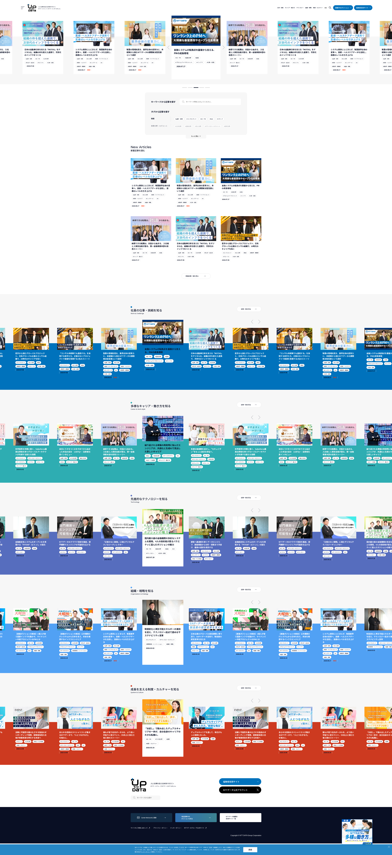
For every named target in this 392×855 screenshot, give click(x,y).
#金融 (145, 56)
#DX (87, 552)
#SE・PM (130, 56)
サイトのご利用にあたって (139, 828)
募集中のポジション (342, 8)
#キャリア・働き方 (181, 65)
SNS (326, 7)
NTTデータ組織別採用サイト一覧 (232, 817)
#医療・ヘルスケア (30, 62)
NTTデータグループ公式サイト (194, 828)
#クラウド (211, 462)
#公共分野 (250, 59)
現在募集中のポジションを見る (187, 817)
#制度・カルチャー (38, 749)
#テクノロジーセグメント (158, 457)
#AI (50, 62)
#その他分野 (34, 458)
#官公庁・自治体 (234, 62)
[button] (184, 87)
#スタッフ (199, 741)
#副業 (128, 741)
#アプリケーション (163, 644)
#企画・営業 (29, 59)
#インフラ (147, 60)
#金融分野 (138, 56)
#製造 (245, 253)
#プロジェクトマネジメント (135, 60)
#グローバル (226, 256)
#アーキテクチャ (128, 458)
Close (370, 821)
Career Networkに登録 (148, 818)
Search (183, 101)
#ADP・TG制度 (113, 462)
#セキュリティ (155, 461)
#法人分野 (38, 59)
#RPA (39, 745)
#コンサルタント (227, 253)
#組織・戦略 (41, 66)
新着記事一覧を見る (192, 276)
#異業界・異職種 (30, 66)
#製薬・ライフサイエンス (50, 59)
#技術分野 (118, 458)
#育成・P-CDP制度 (156, 557)
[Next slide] (259, 322)
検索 (329, 8)
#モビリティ (245, 62)
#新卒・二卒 (68, 745)
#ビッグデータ (42, 62)
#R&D (110, 458)
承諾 (250, 849)
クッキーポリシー (176, 828)
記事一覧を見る (246, 309)
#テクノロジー (42, 552)
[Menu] (23, 8)
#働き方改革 (44, 458)
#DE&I (23, 462)
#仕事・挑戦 (92, 66)
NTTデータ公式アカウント (235, 789)
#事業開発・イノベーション (40, 650)
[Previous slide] (252, 322)
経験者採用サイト (362, 8)
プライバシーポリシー (160, 828)
